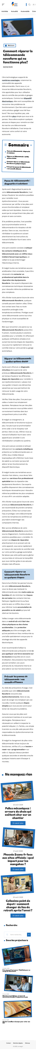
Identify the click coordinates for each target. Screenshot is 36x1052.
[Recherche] (29, 4)
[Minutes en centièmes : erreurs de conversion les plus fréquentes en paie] (18, 983)
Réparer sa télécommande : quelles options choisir (18, 157)
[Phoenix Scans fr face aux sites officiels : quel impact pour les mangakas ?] (18, 838)
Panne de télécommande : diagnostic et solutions (18, 152)
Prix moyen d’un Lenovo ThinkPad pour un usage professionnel (16, 970)
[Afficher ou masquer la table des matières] (30, 145)
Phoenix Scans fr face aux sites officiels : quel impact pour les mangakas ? (18, 859)
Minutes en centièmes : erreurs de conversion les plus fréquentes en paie (15, 996)
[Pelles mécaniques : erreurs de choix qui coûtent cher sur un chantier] (17, 792)
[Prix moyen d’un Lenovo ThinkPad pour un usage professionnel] (17, 955)
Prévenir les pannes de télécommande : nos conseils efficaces (19, 168)
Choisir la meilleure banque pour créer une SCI (16, 1022)
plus (14, 116)
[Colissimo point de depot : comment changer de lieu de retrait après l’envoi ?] (17, 884)
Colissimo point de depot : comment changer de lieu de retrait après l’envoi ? (18, 905)
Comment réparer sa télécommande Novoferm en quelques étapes (18, 162)
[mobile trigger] (3, 4)
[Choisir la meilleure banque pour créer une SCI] (18, 1009)
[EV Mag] (14, 4)
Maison (11, 45)
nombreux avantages (11, 80)
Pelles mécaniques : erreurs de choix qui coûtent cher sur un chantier (18, 813)
